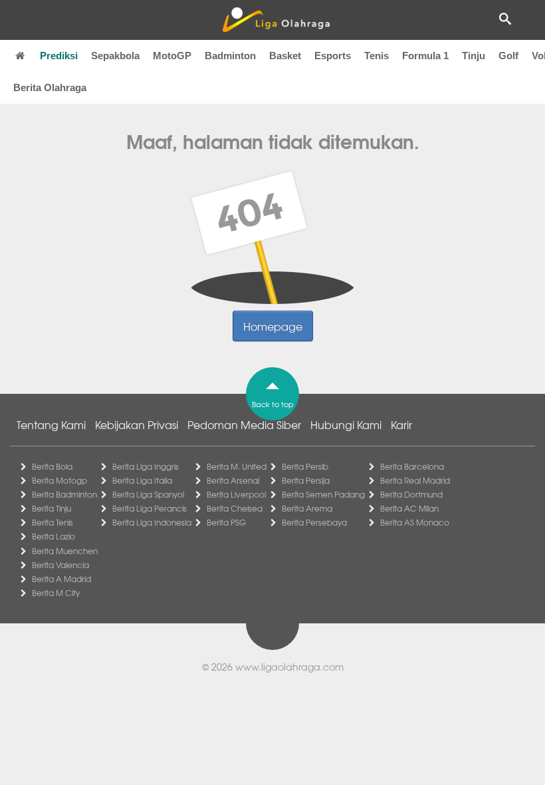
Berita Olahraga (49, 87)
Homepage (272, 326)
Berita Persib (305, 466)
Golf (508, 55)
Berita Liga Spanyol (148, 494)
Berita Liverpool (236, 494)
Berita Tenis (52, 522)
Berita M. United (237, 466)
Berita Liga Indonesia (151, 522)
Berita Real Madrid (415, 480)
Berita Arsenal (233, 480)
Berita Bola (52, 466)
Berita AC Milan (409, 508)
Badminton (230, 55)
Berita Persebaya (314, 522)
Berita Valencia (60, 565)
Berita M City (56, 593)
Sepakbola (115, 55)
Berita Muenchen (65, 551)
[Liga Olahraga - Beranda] (276, 20)
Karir (401, 424)
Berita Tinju (51, 508)
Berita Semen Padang (323, 494)
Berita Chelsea (235, 508)
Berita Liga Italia (142, 480)
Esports (332, 55)
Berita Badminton (64, 494)
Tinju (473, 55)
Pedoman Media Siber (244, 424)
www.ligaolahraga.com (289, 666)
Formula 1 (425, 55)
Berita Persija (306, 480)
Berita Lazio (53, 536)
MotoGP (172, 55)
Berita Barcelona (412, 466)
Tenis (376, 55)
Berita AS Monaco (414, 522)
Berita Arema (307, 508)
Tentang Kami (51, 424)
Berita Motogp (59, 480)
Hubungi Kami (346, 424)
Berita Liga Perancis (149, 508)
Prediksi (59, 55)
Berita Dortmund (411, 494)
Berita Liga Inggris (145, 466)
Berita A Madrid (61, 579)
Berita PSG (226, 522)
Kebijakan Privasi (136, 424)
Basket (285, 55)
